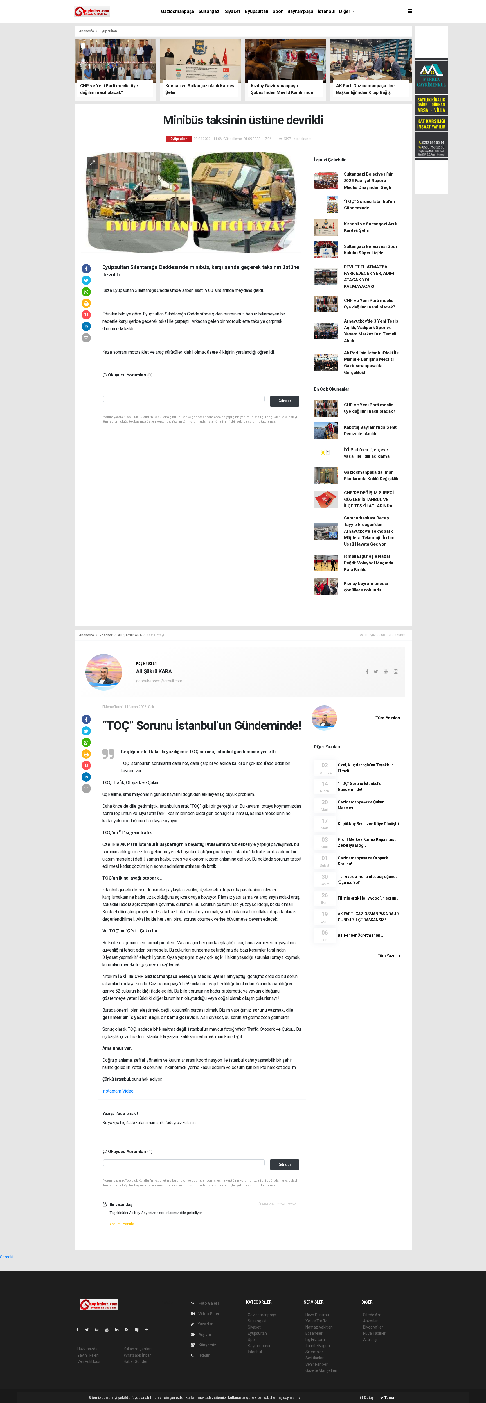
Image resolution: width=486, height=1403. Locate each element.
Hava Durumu (317, 1315)
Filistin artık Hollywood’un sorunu (368, 898)
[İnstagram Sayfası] (99, 1329)
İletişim (204, 1355)
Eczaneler (314, 1333)
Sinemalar (314, 1352)
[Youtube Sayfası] (109, 1329)
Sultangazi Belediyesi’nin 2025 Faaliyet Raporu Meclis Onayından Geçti (369, 181)
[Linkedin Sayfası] (119, 1329)
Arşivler (205, 1334)
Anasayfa (87, 31)
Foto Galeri (208, 1303)
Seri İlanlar (314, 1358)
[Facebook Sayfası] (79, 1329)
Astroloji (370, 1339)
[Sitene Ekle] (149, 1329)
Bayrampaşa (300, 11)
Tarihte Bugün (317, 1345)
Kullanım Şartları (138, 1349)
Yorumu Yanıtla (121, 1224)
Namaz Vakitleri (319, 1327)
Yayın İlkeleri (88, 1355)
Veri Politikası (88, 1361)
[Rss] (129, 1329)
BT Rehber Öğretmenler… (360, 935)
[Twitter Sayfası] (89, 1329)
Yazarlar (106, 635)
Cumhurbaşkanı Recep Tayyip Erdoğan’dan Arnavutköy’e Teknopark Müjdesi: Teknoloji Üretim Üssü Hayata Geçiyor (369, 531)
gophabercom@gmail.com (159, 681)
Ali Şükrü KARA (130, 635)
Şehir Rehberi (316, 1364)
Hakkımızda (87, 1349)
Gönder (284, 401)
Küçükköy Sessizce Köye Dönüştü (368, 823)
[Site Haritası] (139, 1329)
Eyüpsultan (256, 11)
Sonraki (6, 1257)
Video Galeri (208, 1313)
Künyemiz (207, 1345)
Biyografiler (373, 1327)
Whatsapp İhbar (137, 1355)
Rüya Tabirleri (374, 1333)
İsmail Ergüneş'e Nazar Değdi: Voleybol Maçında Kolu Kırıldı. (368, 563)
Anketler (370, 1321)
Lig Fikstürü (315, 1339)
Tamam (391, 1397)
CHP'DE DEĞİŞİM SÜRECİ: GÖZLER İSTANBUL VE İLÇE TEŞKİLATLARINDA (369, 499)
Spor (278, 11)
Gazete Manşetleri (321, 1370)
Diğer (345, 11)
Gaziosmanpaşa (177, 11)
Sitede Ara (372, 1315)
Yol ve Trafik (316, 1321)
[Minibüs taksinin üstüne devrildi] (191, 202)
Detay (368, 1397)
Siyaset (233, 11)
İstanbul (326, 11)
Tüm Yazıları (387, 717)
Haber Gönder (136, 1361)
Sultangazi (209, 11)
